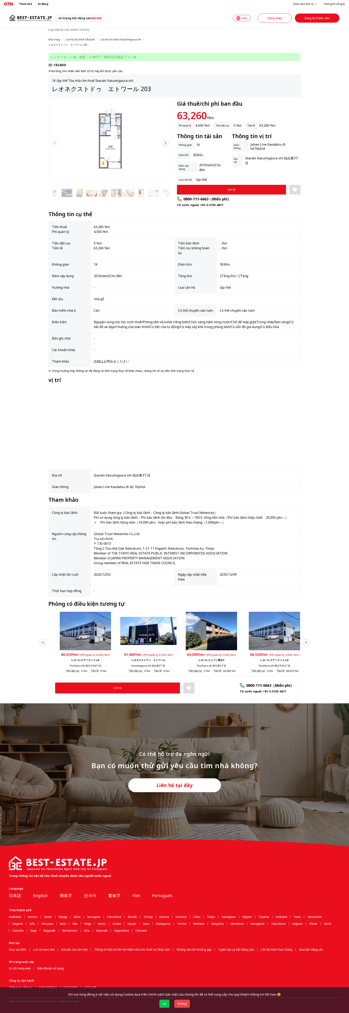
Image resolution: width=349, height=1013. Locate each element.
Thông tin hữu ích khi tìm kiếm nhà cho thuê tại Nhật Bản (132, 949)
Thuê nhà (25, 4)
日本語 (15, 895)
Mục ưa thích (17, 949)
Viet (136, 895)
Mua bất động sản (311, 949)
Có (164, 1004)
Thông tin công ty (334, 4)
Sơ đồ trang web (20, 968)
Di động (43, 4)
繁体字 (114, 895)
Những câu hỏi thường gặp (194, 949)
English (40, 895)
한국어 (90, 895)
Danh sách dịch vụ (303, 4)
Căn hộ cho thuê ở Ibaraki (80, 39)
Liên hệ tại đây (175, 785)
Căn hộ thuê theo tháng (276, 949)
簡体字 (66, 895)
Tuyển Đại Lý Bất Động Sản (236, 949)
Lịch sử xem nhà (44, 949)
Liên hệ (231, 189)
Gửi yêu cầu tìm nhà (74, 949)
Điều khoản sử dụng (50, 968)
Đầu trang (54, 39)
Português (162, 895)
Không (182, 1004)
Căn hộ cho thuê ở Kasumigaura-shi (120, 39)
